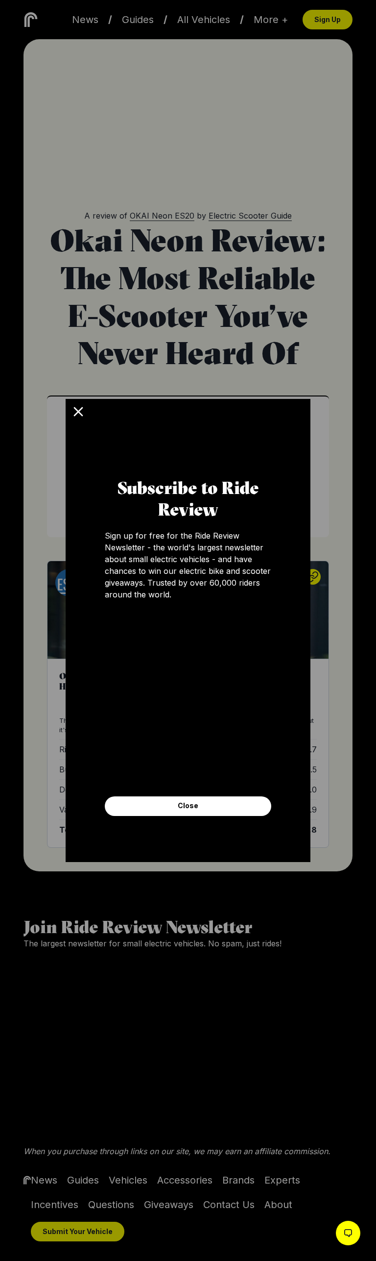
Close (188, 805)
